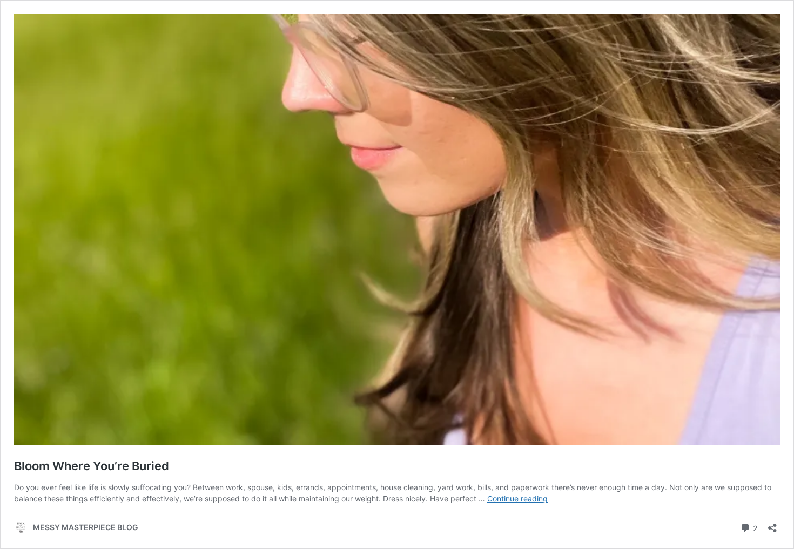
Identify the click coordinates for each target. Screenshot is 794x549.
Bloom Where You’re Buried (91, 466)
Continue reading (517, 498)
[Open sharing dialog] (772, 524)
